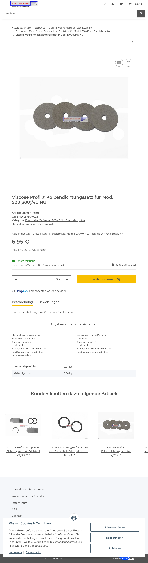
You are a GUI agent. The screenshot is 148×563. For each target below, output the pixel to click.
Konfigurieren (114, 537)
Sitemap (17, 515)
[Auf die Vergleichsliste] (119, 63)
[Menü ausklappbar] (4, 2)
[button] (112, 4)
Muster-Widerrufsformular (28, 496)
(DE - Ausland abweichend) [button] (51, 264)
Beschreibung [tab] (22, 302)
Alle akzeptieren (115, 527)
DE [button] (100, 4)
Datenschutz (33, 552)
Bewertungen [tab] (49, 302)
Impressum (15, 552)
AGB (14, 509)
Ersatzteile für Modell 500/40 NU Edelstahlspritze (55, 220)
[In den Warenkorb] (15, 54)
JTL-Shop (129, 558)
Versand (41, 249)
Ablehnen (115, 548)
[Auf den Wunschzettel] (128, 63)
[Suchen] (141, 13)
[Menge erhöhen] (67, 279)
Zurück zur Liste (22, 27)
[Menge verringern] (16, 279)
